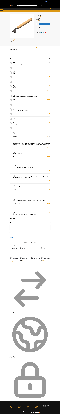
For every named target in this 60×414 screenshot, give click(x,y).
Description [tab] (25, 47)
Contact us (27, 406)
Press (27, 407)
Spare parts (13, 12)
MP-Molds (49, 56)
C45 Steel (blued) (48, 58)
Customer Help (45, 6)
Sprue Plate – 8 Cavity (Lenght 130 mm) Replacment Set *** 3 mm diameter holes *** (14, 259)
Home (10, 12)
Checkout (49, 6)
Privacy (19, 408)
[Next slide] (33, 26)
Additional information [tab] (30, 47)
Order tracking (36, 406)
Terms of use (19, 406)
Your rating (11, 221)
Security (19, 407)
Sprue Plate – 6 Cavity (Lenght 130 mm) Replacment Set (24, 258)
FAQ (10, 408)
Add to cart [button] (35, 261)
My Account (41, 6)
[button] (49, 9)
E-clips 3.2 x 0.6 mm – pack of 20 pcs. (35, 258)
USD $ (2, 9)
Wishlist (36, 407)
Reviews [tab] (35, 47)
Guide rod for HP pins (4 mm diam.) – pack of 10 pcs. (45, 258)
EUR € (2, 10)
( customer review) (41, 20)
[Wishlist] (17, 248)
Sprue (35, 242)
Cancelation (11, 407)
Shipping (10, 406)
